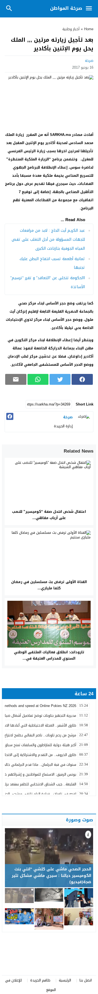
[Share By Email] (16, 379)
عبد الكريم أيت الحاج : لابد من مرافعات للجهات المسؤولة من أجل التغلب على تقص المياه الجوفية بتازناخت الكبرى (48, 239)
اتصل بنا (85, 980)
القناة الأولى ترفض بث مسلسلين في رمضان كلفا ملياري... (49, 584)
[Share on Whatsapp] (38, 379)
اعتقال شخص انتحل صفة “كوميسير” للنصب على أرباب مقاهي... (49, 514)
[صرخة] (83, 421)
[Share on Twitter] (60, 379)
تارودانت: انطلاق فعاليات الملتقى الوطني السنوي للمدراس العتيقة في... (49, 655)
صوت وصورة (79, 819)
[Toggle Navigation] (90, 8)
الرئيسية (65, 980)
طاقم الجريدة (40, 980)
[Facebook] (10, 416)
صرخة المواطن (66, 8)
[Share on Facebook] (82, 379)
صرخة (89, 60)
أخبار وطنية (70, 29)
